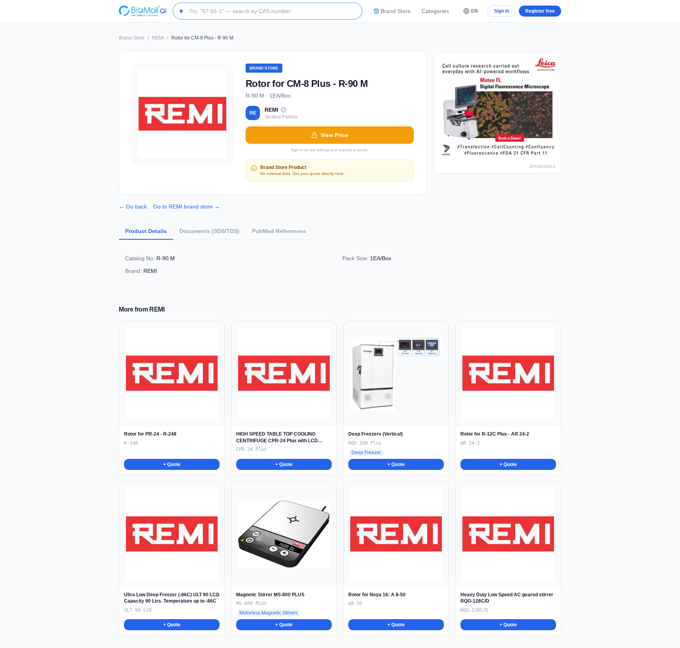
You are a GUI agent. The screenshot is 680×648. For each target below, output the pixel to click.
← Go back (133, 206)
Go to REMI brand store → (186, 206)
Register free (540, 11)
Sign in (501, 11)
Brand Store (396, 11)
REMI (158, 38)
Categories (435, 11)
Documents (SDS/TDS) (209, 231)
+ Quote (171, 464)
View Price (334, 135)
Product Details (146, 231)
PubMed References (279, 231)
